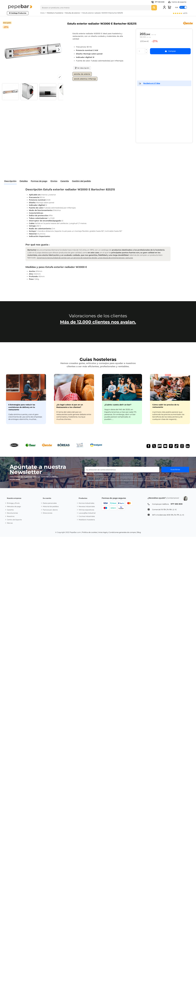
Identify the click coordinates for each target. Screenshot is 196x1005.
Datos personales (50, 503)
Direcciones (47, 513)
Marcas (10, 523)
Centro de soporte (178, 2)
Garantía (10, 510)
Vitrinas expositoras (86, 510)
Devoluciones (12, 513)
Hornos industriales (86, 503)
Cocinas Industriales (87, 516)
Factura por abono (50, 510)
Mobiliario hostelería (87, 520)
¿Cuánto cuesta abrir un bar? (117, 405)
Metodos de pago (14, 506)
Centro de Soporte (14, 520)
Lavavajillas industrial (87, 513)
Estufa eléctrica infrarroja (85, 79)
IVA (176, 7)
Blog (139, 532)
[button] (180, 13)
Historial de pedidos (51, 506)
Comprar (172, 51)
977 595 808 (159, 2)
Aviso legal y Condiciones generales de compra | (117, 532)
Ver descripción (83, 68)
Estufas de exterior (82, 74)
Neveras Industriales (87, 506)
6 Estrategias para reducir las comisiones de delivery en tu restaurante (21, 407)
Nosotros (10, 516)
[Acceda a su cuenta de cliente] (164, 7)
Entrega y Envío (13, 503)
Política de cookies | (90, 532)
